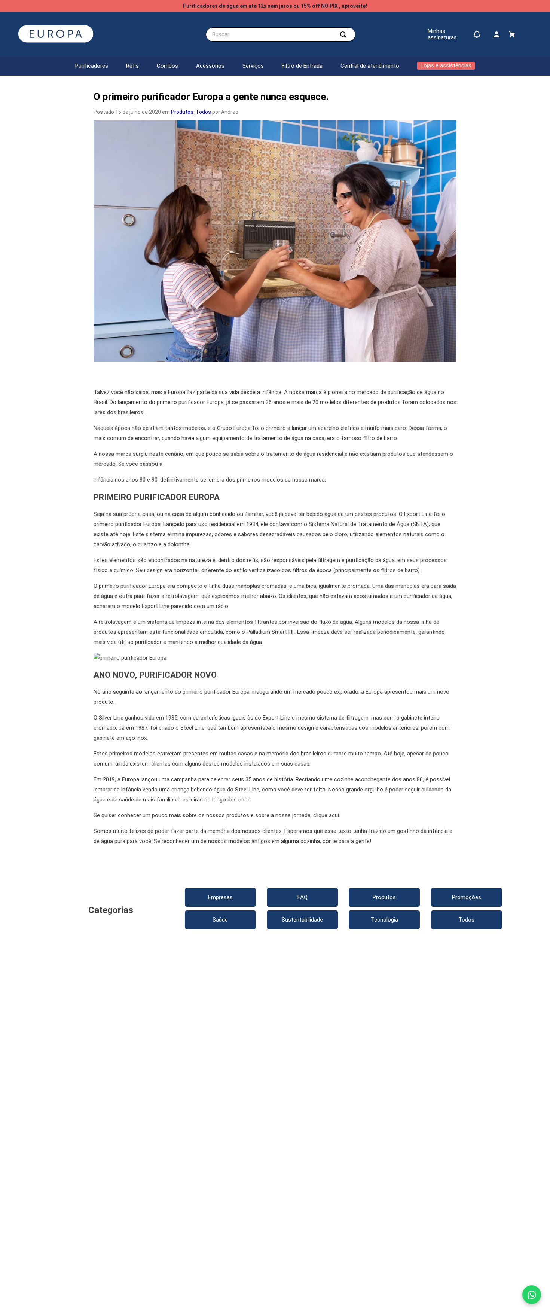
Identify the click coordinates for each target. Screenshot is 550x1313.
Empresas (220, 897)
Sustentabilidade (302, 919)
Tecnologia (384, 919)
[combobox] (280, 34)
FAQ (302, 897)
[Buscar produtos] (344, 34)
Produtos (182, 112)
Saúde (220, 919)
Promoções (466, 897)
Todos (203, 112)
